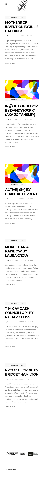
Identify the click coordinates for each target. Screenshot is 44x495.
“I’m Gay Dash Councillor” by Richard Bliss (19, 313)
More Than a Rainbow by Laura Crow (17, 251)
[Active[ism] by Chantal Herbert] (22, 173)
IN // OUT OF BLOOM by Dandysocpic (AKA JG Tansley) (21, 110)
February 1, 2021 (19, 35)
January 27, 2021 (19, 322)
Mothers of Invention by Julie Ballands (21, 26)
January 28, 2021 (19, 260)
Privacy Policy (10, 470)
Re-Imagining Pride (15, 17)
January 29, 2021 (19, 119)
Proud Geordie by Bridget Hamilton (21, 372)
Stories (9, 35)
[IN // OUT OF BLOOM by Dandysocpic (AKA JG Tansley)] (22, 89)
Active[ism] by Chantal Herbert (21, 192)
